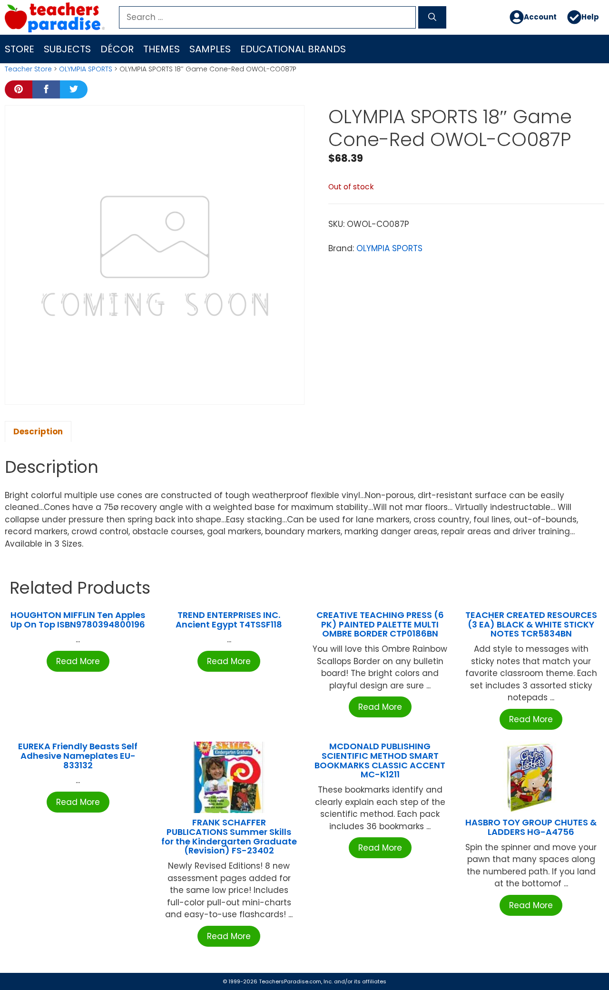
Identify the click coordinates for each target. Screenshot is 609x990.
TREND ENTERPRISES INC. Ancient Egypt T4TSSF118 (229, 619)
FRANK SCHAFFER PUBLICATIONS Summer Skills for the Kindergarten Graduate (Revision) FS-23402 (229, 836)
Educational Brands (293, 49)
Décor (117, 49)
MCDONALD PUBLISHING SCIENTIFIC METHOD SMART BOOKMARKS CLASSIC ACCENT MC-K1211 (379, 760)
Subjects (67, 49)
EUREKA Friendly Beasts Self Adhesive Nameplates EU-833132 (78, 755)
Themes (161, 49)
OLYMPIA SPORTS (85, 69)
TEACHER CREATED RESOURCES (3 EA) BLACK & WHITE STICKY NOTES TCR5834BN (531, 624)
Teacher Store (28, 69)
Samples (210, 49)
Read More (78, 661)
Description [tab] (38, 431)
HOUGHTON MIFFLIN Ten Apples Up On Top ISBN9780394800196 (77, 619)
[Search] (432, 17)
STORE (19, 49)
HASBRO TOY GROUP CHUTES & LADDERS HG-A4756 (531, 827)
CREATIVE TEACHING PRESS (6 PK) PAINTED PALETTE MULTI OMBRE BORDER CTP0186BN (380, 624)
